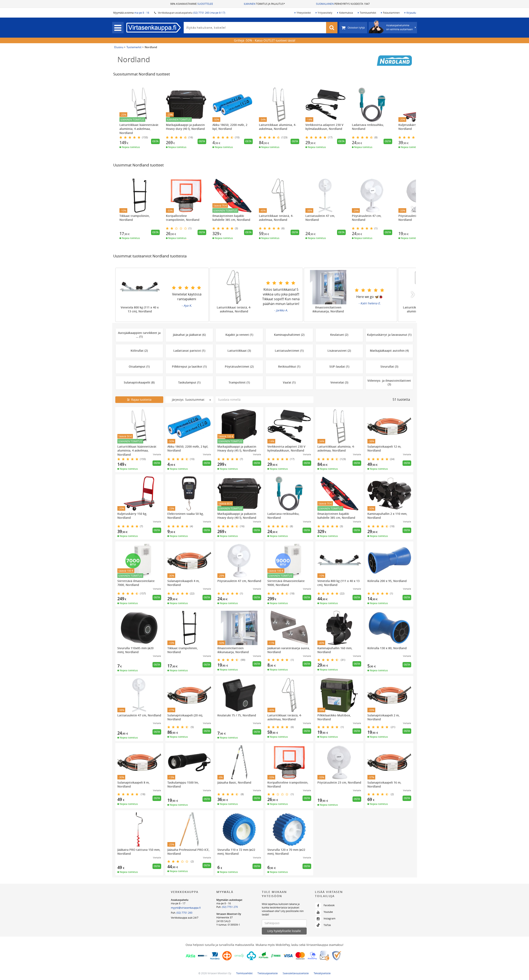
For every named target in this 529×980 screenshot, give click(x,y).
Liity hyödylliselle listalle (284, 931)
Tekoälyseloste (322, 973)
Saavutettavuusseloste (296, 973)
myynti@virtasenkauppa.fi (186, 907)
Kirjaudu (411, 12)
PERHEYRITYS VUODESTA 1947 (343, 3)
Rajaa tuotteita (140, 400)
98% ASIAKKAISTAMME (191, 3)
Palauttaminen (391, 12)
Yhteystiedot (304, 12)
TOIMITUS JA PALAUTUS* (264, 3)
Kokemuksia (346, 12)
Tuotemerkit (134, 47)
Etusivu (118, 47)
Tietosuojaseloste (267, 973)
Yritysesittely (325, 12)
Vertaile (157, 454)
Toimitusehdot (368, 12)
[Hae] (332, 27)
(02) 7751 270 (230, 906)
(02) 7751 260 (184, 912)
